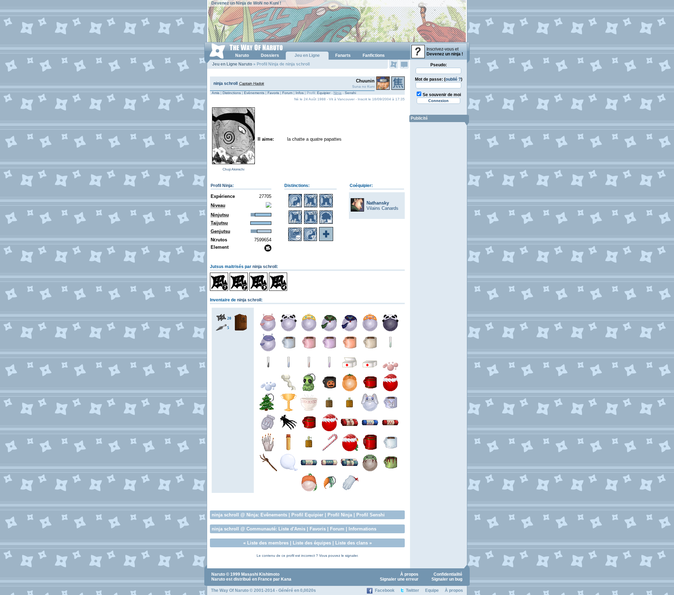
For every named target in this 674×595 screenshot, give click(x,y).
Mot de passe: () (438, 79)
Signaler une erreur (399, 579)
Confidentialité (448, 574)
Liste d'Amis (291, 529)
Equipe (432, 590)
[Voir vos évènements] (393, 64)
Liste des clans (351, 543)
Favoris (273, 93)
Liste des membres (268, 543)
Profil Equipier (307, 514)
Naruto (218, 574)
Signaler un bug (446, 579)
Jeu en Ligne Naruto (232, 64)
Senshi (350, 93)
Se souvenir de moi (442, 94)
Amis (215, 93)
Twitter (412, 590)
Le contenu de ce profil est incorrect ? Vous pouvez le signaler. (307, 555)
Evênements (273, 514)
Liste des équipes (312, 543)
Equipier (323, 93)
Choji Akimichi (233, 169)
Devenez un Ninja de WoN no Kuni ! (246, 3)
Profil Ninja (221, 185)
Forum (287, 93)
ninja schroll (225, 83)
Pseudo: (438, 64)
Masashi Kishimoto (260, 574)
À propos (409, 574)
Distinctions (232, 93)
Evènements (254, 93)
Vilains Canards (382, 208)
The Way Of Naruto (230, 590)
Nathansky (377, 203)
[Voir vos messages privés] (404, 64)
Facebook (385, 590)
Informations (362, 529)
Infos (300, 93)
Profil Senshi (370, 514)
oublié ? (453, 79)
